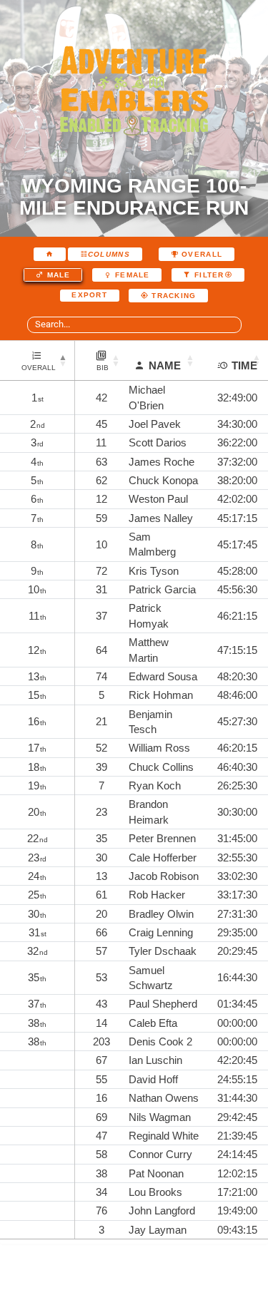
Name (165, 365)
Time (244, 365)
